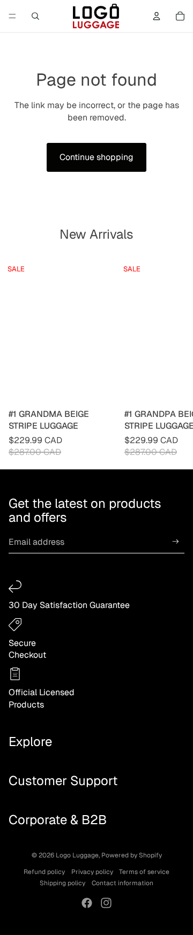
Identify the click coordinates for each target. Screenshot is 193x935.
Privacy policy (92, 872)
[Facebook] (86, 902)
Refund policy (44, 872)
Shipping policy (62, 883)
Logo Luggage (77, 855)
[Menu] (12, 16)
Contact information (122, 883)
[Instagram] (106, 902)
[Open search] (35, 16)
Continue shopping (96, 157)
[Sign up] (175, 542)
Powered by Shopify (131, 855)
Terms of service (144, 872)
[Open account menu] (156, 16)
